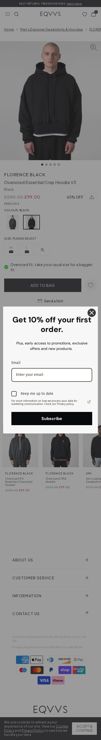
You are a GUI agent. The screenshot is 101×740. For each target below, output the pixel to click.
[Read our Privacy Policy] (89, 402)
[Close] (91, 313)
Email (15, 363)
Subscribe (51, 418)
